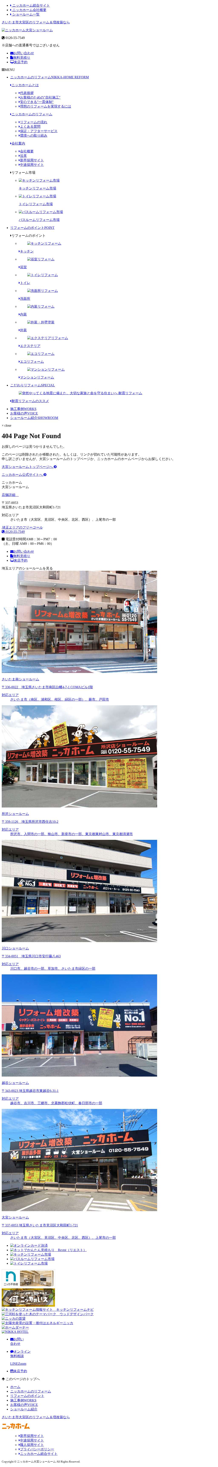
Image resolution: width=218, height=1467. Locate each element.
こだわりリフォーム (32, 385)
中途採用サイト (32, 164)
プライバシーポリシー (37, 1449)
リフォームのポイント (32, 227)
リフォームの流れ (33, 122)
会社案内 (18, 143)
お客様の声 (24, 413)
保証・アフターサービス (38, 131)
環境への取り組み (33, 135)
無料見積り (21, 57)
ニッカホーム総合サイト (30, 5)
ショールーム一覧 (25, 14)
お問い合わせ (24, 53)
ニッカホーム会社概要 (28, 10)
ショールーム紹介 (34, 418)
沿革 (23, 156)
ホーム (15, 1387)
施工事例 (23, 409)
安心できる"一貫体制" (37, 102)
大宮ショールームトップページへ (28, 467)
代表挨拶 (27, 93)
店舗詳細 (9, 495)
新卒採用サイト (32, 160)
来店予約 (20, 62)
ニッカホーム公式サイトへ (22, 474)
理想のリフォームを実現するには (45, 106)
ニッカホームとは (25, 85)
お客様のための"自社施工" (40, 97)
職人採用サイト (32, 1445)
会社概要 (27, 151)
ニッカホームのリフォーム (49, 77)
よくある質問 (30, 126)
